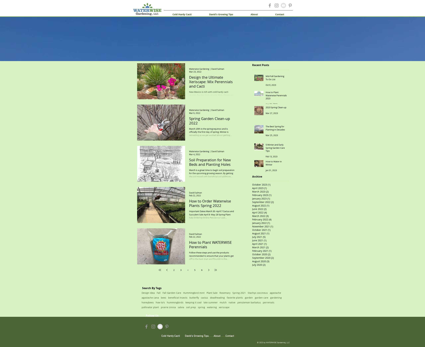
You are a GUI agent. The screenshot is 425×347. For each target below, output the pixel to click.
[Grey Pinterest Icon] (290, 5)
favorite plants (235, 297)
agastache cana (150, 297)
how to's (160, 302)
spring (201, 307)
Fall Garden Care (172, 292)
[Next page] (209, 270)
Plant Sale (212, 292)
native (232, 302)
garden (249, 297)
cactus (204, 297)
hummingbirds (175, 302)
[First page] (160, 270)
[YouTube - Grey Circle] (283, 5)
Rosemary (224, 292)
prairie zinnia (168, 307)
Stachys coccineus (258, 292)
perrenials (268, 302)
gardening (276, 297)
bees (163, 297)
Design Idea (148, 292)
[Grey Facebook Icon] (269, 5)
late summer (211, 302)
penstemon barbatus (249, 302)
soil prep (191, 307)
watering (212, 307)
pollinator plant (150, 307)
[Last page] (216, 270)
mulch (223, 302)
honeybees (148, 302)
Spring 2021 (239, 292)
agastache (275, 292)
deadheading (217, 297)
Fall (159, 292)
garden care (261, 297)
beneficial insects (177, 297)
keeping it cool (193, 302)
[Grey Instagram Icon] (276, 5)
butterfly (194, 297)
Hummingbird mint (194, 292)
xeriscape (224, 307)
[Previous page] (167, 270)
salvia (181, 307)
